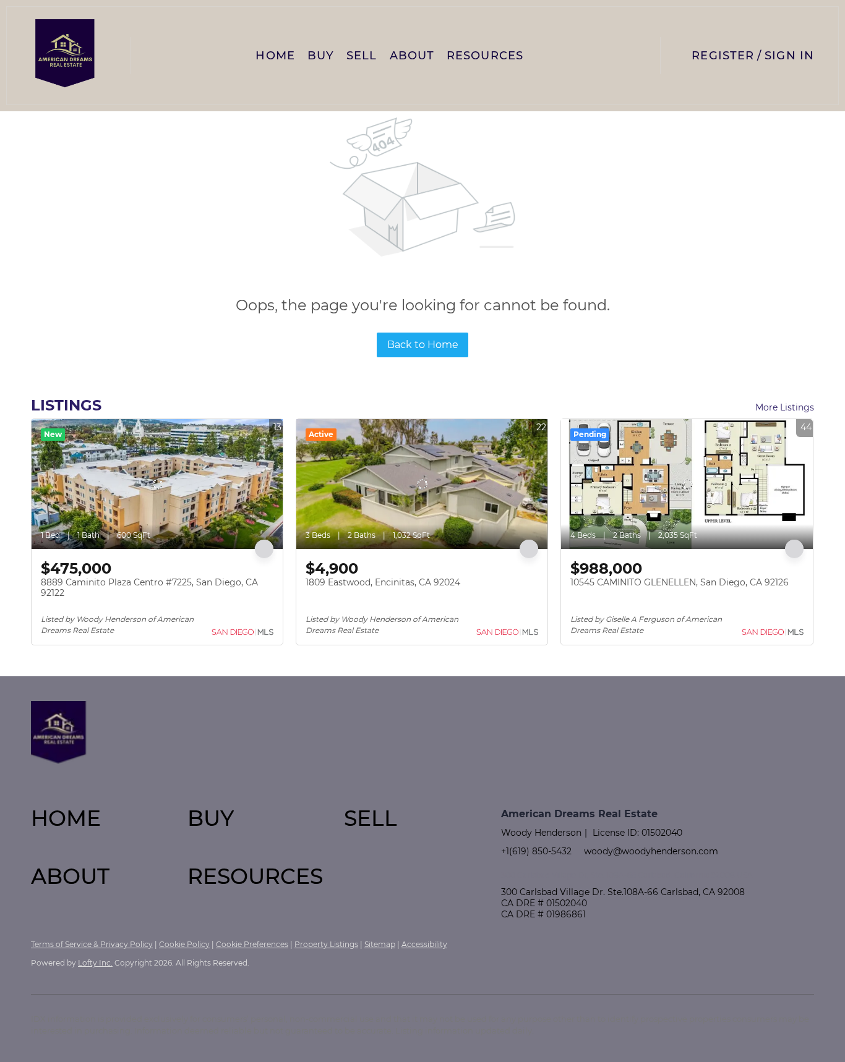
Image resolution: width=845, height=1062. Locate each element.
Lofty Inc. (95, 962)
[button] (65, 56)
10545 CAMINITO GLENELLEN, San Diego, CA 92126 (679, 582)
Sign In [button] (789, 55)
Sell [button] (361, 55)
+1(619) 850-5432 (536, 851)
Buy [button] (320, 55)
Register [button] (723, 55)
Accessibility (424, 944)
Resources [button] (485, 55)
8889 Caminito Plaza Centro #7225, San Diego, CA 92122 (149, 588)
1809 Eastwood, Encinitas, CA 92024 (383, 582)
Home (274, 55)
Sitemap (379, 944)
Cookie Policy (184, 944)
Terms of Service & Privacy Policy (92, 944)
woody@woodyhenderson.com (651, 851)
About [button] (412, 55)
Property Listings (326, 944)
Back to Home (422, 344)
